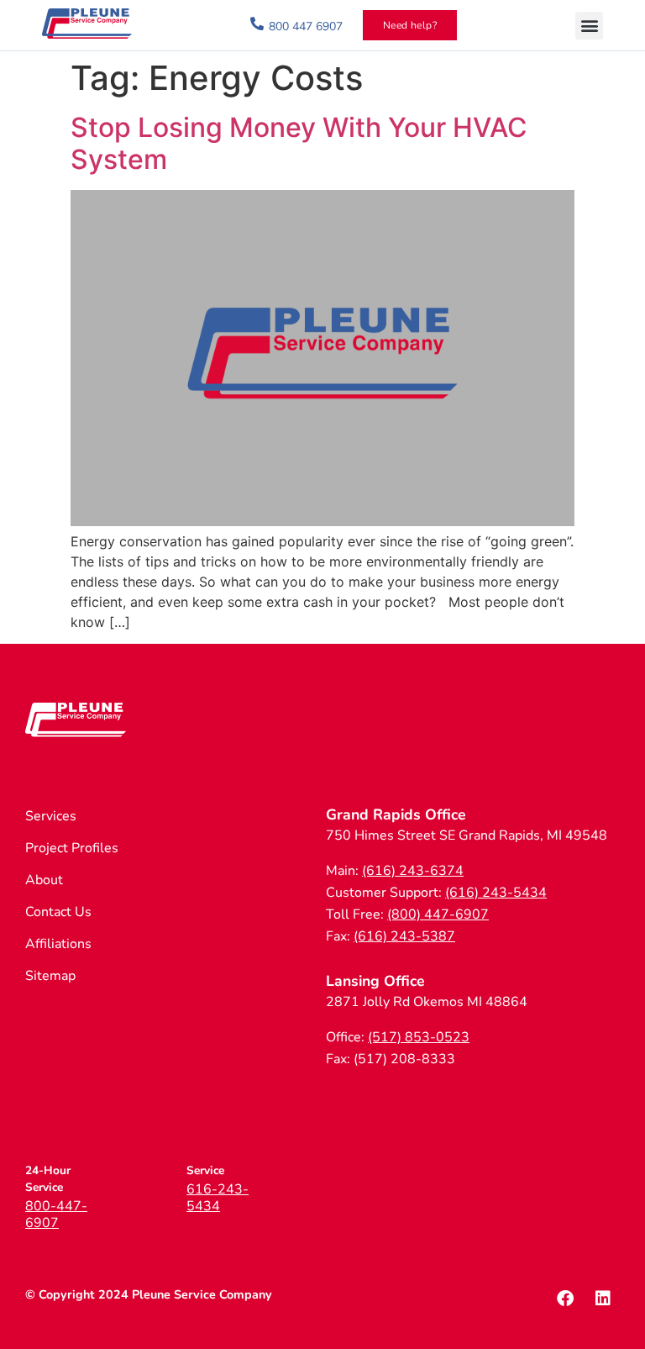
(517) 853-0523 (418, 1037)
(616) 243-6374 (413, 871)
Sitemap (50, 976)
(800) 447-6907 (438, 914)
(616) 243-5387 (404, 936)
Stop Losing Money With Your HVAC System (299, 143)
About (44, 880)
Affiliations (58, 944)
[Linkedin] (603, 1298)
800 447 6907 (306, 26)
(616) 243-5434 (496, 892)
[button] (589, 26)
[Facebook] (565, 1298)
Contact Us (58, 912)
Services (50, 816)
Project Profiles (71, 848)
